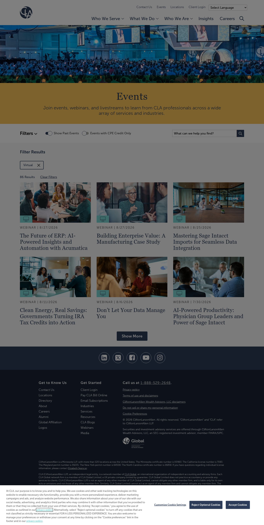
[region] (132, 505)
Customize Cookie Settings (170, 504)
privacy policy (44, 509)
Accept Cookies (238, 504)
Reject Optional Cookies (206, 504)
